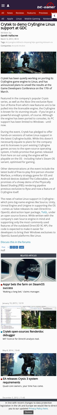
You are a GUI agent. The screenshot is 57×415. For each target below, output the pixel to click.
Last (21, 247)
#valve (22, 45)
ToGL (44, 212)
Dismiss (28, 412)
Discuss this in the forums (16, 242)
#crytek (15, 45)
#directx (20, 42)
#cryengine (11, 42)
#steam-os (48, 42)
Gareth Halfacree (9, 35)
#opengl (28, 42)
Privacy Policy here (38, 408)
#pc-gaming (37, 42)
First (3, 247)
